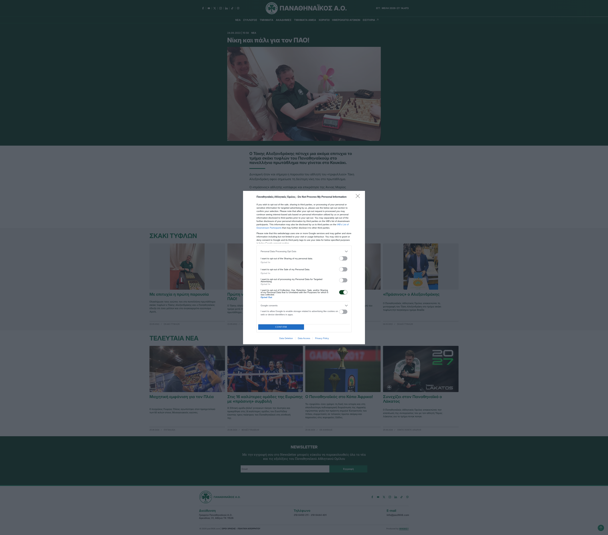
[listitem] (304, 251)
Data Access (304, 338)
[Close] (359, 197)
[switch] (343, 258)
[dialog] (304, 267)
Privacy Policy (322, 338)
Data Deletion (286, 338)
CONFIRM (281, 327)
